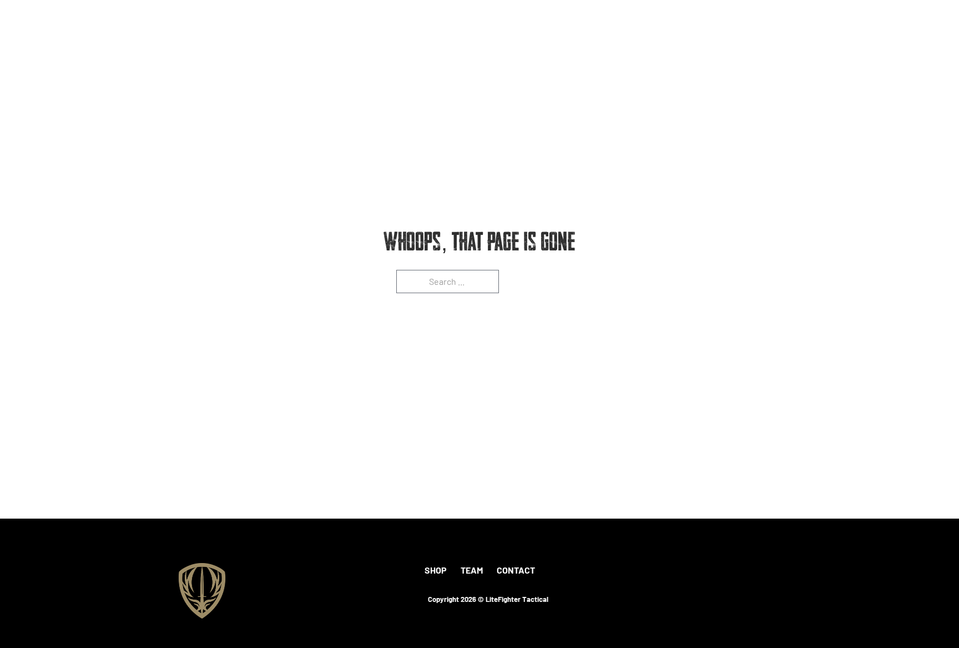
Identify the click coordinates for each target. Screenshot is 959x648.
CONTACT (516, 570)
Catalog (783, 32)
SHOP (436, 570)
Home (662, 32)
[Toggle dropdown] (743, 31)
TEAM (472, 570)
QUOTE (832, 32)
